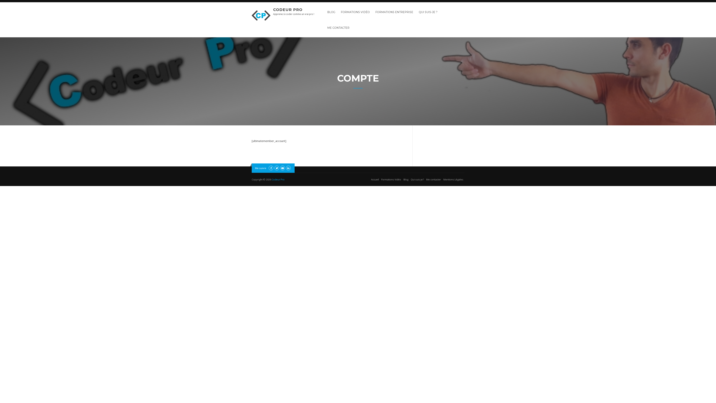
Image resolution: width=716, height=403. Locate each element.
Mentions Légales (453, 179)
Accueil (375, 179)
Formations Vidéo (355, 12)
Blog (331, 12)
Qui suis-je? (417, 179)
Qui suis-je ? (428, 12)
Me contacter (338, 27)
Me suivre (260, 168)
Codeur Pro (287, 9)
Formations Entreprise (394, 12)
